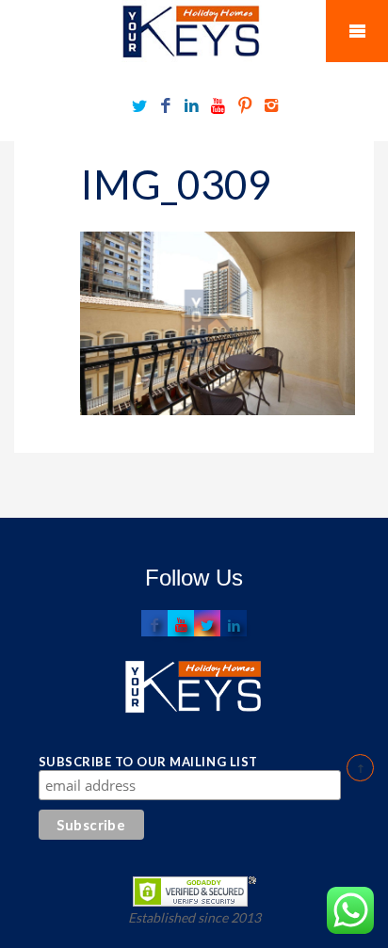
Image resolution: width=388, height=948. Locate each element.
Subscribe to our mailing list (148, 761)
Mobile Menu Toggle (357, 31)
